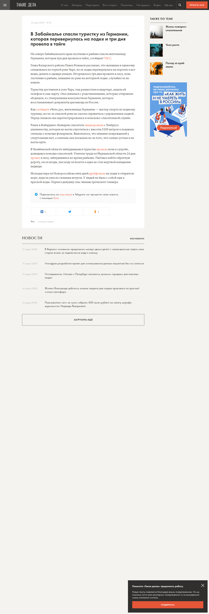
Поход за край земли (175, 64)
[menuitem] (5, 5)
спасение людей (46, 221)
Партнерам (92, 5)
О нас (64, 5)
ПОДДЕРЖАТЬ (168, 604)
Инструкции (143, 5)
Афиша (168, 5)
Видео (157, 5)
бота (56, 198)
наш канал (66, 194)
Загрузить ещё (83, 319)
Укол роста (172, 45)
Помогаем (127, 5)
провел (35, 158)
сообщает (42, 110)
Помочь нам (197, 5)
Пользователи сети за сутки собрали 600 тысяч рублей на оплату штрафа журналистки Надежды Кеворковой (88, 304)
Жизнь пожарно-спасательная (176, 28)
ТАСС (107, 58)
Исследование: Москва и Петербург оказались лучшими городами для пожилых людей (91, 275)
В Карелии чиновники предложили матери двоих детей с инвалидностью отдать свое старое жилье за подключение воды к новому (94, 251)
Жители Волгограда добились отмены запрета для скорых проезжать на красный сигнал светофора (92, 290)
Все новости (137, 238)
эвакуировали (94, 125)
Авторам (77, 5)
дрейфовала (97, 174)
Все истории (110, 5)
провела (101, 149)
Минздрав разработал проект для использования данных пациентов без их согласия (94, 263)
